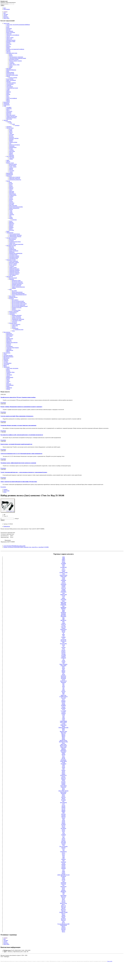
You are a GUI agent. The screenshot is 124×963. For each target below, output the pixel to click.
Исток (63, 898)
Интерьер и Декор (10, 41)
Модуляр (63, 907)
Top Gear (63, 841)
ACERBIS (63, 563)
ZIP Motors (63, 876)
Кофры (8, 47)
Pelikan (63, 774)
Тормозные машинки (14, 272)
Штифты (11, 227)
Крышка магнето (13, 297)
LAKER (63, 712)
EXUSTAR (63, 639)
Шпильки (11, 155)
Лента (10, 190)
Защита (8, 376)
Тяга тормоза (12, 275)
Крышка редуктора (16, 307)
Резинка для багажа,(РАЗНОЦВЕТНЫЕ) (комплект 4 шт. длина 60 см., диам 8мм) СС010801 (26, 547)
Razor (63, 789)
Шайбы (11, 153)
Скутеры (5, 361)
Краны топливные (13, 250)
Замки (7, 160)
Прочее (8, 76)
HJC (63, 673)
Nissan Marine (63, 761)
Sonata (63, 820)
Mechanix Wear (63, 731)
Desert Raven (63, 629)
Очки (7, 382)
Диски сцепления (16, 316)
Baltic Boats (63, 602)
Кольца (11, 186)
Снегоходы (6, 364)
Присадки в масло (10, 115)
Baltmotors (63, 603)
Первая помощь (10, 72)
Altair (63, 573)
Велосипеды (6, 102)
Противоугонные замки (12, 75)
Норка (63, 914)
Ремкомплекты (12, 147)
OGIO (63, 766)
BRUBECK (63, 620)
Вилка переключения (17, 292)
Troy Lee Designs (63, 846)
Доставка (5, 14)
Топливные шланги (14, 257)
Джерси (8, 373)
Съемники (8, 348)
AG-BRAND (63, 567)
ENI (63, 635)
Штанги (11, 226)
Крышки (11, 139)
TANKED (63, 834)
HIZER (63, 672)
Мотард (63, 908)
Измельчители (9, 334)
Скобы (10, 212)
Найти (2, 5)
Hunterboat (63, 675)
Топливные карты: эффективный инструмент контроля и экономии (18, 462)
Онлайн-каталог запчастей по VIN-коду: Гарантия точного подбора (18, 397)
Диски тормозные (13, 261)
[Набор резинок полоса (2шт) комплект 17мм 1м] (8, 512)
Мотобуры (8, 339)
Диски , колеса (12, 166)
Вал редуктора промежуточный (20, 306)
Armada (63, 589)
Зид (63, 894)
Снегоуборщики (7, 363)
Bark (63, 606)
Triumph (63, 843)
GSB (63, 663)
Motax (63, 743)
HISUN (63, 670)
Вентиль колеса (13, 164)
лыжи (13, 124)
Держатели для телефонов (12, 35)
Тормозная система (11, 259)
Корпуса (11, 187)
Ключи (8, 337)
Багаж (7, 27)
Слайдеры (8, 85)
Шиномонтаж (9, 350)
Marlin (63, 726)
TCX (63, 836)
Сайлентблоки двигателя (15, 235)
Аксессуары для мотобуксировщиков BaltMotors (18, 24)
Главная (5, 11)
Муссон (63, 911)
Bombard (63, 613)
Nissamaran (63, 759)
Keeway (63, 700)
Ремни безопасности (14, 208)
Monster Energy (63, 740)
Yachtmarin (63, 862)
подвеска (17, 125)
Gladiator (63, 656)
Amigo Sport (63, 576)
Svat (63, 832)
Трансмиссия (9, 276)
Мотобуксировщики (8, 356)
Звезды (14, 327)
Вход (4, 8)
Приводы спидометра (14, 144)
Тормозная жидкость (11, 117)
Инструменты (6, 332)
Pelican (63, 772)
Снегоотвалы (9, 86)
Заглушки (11, 134)
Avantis (63, 595)
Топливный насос (13, 258)
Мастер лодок (63, 903)
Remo (63, 794)
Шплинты (11, 223)
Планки (11, 201)
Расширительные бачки (15, 241)
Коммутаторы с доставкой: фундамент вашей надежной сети (16, 444)
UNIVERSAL (63, 851)
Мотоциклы (6, 358)
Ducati (63, 632)
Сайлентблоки (9, 232)
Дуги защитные (10, 156)
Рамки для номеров (11, 80)
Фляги (7, 93)
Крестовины (12, 296)
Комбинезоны (9, 377)
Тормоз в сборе (13, 267)
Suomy (63, 829)
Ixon (63, 687)
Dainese (63, 628)
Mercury (63, 734)
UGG (63, 849)
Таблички (11, 214)
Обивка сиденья (13, 142)
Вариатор (11, 279)
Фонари (8, 94)
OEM (63, 765)
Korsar (63, 706)
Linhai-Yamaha (63, 721)
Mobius (63, 739)
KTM (63, 709)
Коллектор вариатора (17, 281)
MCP (63, 730)
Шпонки (11, 224)
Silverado (63, 814)
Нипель (11, 169)
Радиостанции (9, 78)
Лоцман (63, 902)
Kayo (63, 699)
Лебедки (8, 51)
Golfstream (63, 657)
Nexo (63, 756)
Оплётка (11, 196)
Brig (63, 617)
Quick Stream (63, 785)
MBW (63, 728)
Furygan (63, 653)
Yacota (63, 863)
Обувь (7, 380)
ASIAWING (63, 591)
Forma (63, 644)
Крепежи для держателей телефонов (15, 49)
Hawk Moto (63, 665)
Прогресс (63, 920)
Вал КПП (14, 290)
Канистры (8, 44)
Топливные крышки (14, 255)
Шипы (8, 99)
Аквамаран (63, 882)
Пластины (11, 202)
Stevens (63, 825)
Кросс (63, 899)
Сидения (11, 62)
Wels (63, 860)
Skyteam (63, 815)
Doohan (63, 630)
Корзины (8, 46)
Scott (63, 803)
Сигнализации (9, 84)
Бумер (63, 887)
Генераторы (6, 103)
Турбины (11, 150)
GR (63, 659)
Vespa (63, 855)
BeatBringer (63, 607)
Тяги (10, 215)
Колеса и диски (10, 162)
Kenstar (63, 704)
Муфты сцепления (16, 317)
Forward (63, 647)
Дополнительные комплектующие (17, 58)
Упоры (10, 217)
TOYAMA (63, 842)
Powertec (63, 781)
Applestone (63, 580)
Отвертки (8, 343)
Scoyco (63, 805)
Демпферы (9, 126)
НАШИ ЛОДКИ (63, 912)
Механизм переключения (18, 293)
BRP (63, 619)
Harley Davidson (63, 664)
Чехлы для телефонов (11, 98)
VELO (63, 854)
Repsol (63, 796)
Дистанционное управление (16, 56)
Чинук (63, 931)
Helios (63, 668)
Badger (63, 598)
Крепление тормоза (14, 262)
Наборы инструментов (11, 342)
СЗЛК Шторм (63, 925)
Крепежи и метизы (13, 138)
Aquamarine (63, 584)
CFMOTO (63, 624)
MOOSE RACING (63, 741)
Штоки (11, 228)
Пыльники (11, 146)
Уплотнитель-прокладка (15, 179)
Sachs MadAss (63, 802)
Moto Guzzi (63, 744)
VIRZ (63, 858)
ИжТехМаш (63, 895)
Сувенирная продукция (12, 88)
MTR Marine (63, 750)
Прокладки (9, 175)
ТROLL (63, 926)
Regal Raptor (63, 792)
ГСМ (4, 106)
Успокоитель (15, 328)
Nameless (63, 752)
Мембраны (11, 252)
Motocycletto (63, 747)
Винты (11, 55)
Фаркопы (8, 91)
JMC (63, 694)
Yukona (63, 873)
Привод (14, 308)
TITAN (63, 838)
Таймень (63, 927)
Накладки (11, 191)
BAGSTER (63, 599)
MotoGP (63, 748)
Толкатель (14, 321)
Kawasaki (63, 697)
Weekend (63, 859)
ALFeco (63, 570)
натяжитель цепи (19, 329)
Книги (8, 45)
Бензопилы (9, 333)
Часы (7, 95)
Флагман (63, 929)
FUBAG (63, 651)
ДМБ (63, 893)
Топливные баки (13, 254)
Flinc (63, 642)
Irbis (63, 684)
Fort (63, 646)
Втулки (11, 183)
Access (63, 562)
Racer (63, 788)
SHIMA (63, 811)
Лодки (5, 354)
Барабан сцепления (16, 315)
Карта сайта (6, 18)
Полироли (8, 112)
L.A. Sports (63, 710)
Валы (10, 182)
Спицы (11, 171)
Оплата (5, 15)
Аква (63, 881)
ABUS (63, 560)
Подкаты (8, 345)
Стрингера (11, 63)
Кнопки (11, 135)
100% (63, 557)
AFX (63, 566)
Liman (63, 718)
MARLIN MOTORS (63, 727)
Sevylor (63, 809)
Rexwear (63, 797)
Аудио (7, 25)
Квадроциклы (6, 352)
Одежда (8, 381)
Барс (63, 885)
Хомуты (11, 152)
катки (10, 122)
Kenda (63, 703)
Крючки (11, 188)
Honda (63, 674)
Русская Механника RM (63, 924)
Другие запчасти (16, 324)
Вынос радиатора (10, 32)
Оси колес (11, 170)
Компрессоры (9, 338)
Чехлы (7, 97)
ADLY (63, 564)
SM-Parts (63, 816)
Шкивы (14, 288)
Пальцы (11, 199)
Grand (63, 660)
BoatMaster (63, 612)
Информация (6, 526)
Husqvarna (63, 677)
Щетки (8, 351)
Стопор (11, 213)
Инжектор (11, 248)
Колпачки (11, 137)
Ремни (7, 231)
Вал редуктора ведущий (18, 301)
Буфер (10, 130)
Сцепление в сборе (16, 320)
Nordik (63, 762)
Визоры (8, 370)
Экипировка (6, 367)
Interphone (63, 682)
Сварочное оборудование (12, 347)
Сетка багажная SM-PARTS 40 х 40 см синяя (14, 545)
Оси (10, 143)
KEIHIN (63, 701)
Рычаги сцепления (13, 311)
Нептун (63, 913)
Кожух (10, 184)
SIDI (63, 812)
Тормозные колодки (14, 271)
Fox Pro (63, 650)
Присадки (8, 113)
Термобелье (9, 387)
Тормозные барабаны (14, 270)
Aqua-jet (63, 582)
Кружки (8, 50)
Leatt (63, 716)
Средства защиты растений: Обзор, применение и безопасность (17, 416)
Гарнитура (8, 33)
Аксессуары (6, 23)
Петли (10, 200)
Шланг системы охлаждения (16, 244)
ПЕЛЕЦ (63, 916)
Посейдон (63, 918)
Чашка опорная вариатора (18, 286)
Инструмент (9, 336)
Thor (63, 837)
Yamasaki (63, 868)
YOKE (63, 872)
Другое (8, 36)
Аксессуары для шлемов (12, 368)
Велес (63, 889)
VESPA (11, 159)
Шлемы (8, 389)
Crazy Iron (11, 157)
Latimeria (63, 713)
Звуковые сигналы (10, 40)
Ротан (63, 922)
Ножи (7, 71)
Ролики (11, 148)
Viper (63, 856)
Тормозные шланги (14, 274)
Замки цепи (15, 325)
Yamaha (63, 865)
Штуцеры (11, 230)
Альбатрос (63, 883)
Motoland (63, 749)
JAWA (63, 690)
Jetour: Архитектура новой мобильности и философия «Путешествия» (19, 481)
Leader (63, 714)
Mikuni (63, 736)
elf (63, 633)
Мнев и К (63, 905)
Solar (63, 819)
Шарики (11, 222)
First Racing (63, 641)
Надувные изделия (13, 59)
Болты (10, 129)
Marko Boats (63, 725)
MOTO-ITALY (63, 745)
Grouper (63, 661)
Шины (5, 365)
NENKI (63, 754)
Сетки (10, 210)
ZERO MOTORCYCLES (63, 874)
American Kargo (63, 575)
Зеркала (8, 161)
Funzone (63, 652)
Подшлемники (9, 385)
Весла (10, 54)
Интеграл (63, 896)
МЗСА (63, 904)
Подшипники (9, 174)
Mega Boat (63, 732)
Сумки (8, 89)
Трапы (7, 90)
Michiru (63, 735)
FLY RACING (63, 643)
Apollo (63, 579)
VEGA (63, 852)
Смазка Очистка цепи (11, 116)
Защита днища (9, 37)
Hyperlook (63, 678)
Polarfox (63, 779)
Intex (63, 683)
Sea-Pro (63, 806)
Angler (63, 577)
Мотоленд (63, 909)
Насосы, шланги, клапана (15, 60)
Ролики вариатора (16, 285)
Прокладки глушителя (14, 177)
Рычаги (11, 209)
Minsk (63, 737)
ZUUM (63, 880)
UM (63, 850)
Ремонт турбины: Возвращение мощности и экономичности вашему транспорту (21, 406)
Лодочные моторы (7, 355)
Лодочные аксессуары (11, 53)
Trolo (63, 845)
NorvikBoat (63, 763)
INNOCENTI (63, 681)
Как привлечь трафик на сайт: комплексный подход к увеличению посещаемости (22, 434)
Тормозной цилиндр (14, 268)
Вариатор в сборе (16, 280)
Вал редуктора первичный (18, 305)
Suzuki (63, 830)
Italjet (63, 686)
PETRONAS (63, 775)
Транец (11, 66)
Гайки (10, 133)
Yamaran (63, 867)
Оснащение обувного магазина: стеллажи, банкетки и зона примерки (18, 425)
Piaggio (63, 776)
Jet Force (63, 691)
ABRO (63, 559)
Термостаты (12, 243)
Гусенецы (8, 121)
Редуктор (11, 298)
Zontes (63, 878)
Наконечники (12, 193)
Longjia (63, 723)
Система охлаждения (11, 237)
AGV (63, 568)
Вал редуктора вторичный (18, 302)
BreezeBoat (63, 616)
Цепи (13, 330)
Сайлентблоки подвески (15, 236)
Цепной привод (13, 323)
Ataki (63, 593)
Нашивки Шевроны (11, 69)
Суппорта (11, 266)
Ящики (8, 100)
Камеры (11, 168)
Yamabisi (63, 864)
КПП (10, 289)
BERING (63, 608)
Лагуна (63, 900)
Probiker (63, 783)
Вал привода (15, 299)
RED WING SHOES (63, 790)
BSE (63, 621)
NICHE (63, 758)
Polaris (63, 780)
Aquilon (63, 586)
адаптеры (14, 219)
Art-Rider (63, 590)
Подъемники (9, 346)
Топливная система (11, 245)
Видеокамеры (9, 31)
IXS (63, 688)
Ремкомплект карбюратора (15, 253)
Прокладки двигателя (14, 178)
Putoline (63, 784)
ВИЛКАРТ (63, 891)
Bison (63, 610)
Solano (63, 818)
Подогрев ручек (10, 73)
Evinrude (63, 637)
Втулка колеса (12, 165)
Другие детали (9, 128)
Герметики (9, 108)
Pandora (63, 770)
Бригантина (63, 886)
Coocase (63, 625)
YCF (63, 869)
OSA (63, 768)
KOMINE (63, 705)
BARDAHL (63, 604)
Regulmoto (63, 793)
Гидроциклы (6, 104)
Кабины (8, 42)
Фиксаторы (9, 119)
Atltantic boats (63, 594)
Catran (63, 622)
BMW (63, 611)
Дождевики (9, 374)
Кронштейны (9, 173)
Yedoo (63, 871)
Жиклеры (11, 246)
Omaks (63, 767)
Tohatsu (63, 840)
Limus (63, 719)
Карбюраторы (12, 249)
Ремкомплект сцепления (18, 319)
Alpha (63, 571)
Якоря (10, 67)
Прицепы (5, 359)
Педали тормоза (13, 263)
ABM (63, 558)
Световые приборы (11, 82)
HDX (63, 666)
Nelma (63, 753)
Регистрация (6, 9)
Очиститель (9, 111)
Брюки (8, 369)
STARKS (63, 824)
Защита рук (9, 38)
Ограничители (12, 195)
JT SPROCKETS (63, 696)
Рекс (63, 921)
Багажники (9, 28)
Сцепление (12, 314)
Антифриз (8, 107)
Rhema (63, 798)
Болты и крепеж (13, 77)
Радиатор (11, 240)
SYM (63, 833)
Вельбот (63, 890)
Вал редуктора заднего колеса (19, 303)
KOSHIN (63, 708)
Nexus (63, 757)
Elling (63, 634)
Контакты (5, 16)
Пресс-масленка (13, 205)
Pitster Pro (63, 778)
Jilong (63, 692)
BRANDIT (63, 615)
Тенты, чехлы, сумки (14, 64)
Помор (63, 917)
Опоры (11, 197)
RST (63, 801)
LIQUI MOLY (63, 722)
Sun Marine (63, 828)
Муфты (11, 140)
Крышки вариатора (17, 284)
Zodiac (63, 877)
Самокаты (5, 360)
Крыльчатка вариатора (17, 283)
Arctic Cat (63, 588)
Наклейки (8, 68)
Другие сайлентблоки (14, 234)
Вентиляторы (12, 239)
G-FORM (63, 655)
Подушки (11, 204)
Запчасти (5, 120)
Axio (63, 597)
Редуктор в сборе (16, 310)
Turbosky (63, 847)
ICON (63, 679)
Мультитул (9, 341)
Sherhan (63, 810)
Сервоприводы (13, 312)
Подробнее (3, 402)
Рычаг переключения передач (19, 294)
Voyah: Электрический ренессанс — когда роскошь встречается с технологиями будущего (24, 472)
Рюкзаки (8, 81)
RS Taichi (63, 799)
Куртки (8, 378)
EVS (63, 638)
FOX (63, 648)
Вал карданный (13, 277)
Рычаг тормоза (12, 265)
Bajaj (63, 601)
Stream (63, 827)
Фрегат (63, 930)
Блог (4, 13)
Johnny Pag (63, 695)
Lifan (63, 717)
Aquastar (63, 585)
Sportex (63, 823)
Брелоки (8, 29)
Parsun (63, 771)
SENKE (63, 807)
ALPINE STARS (63, 572)
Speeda (63, 821)
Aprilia (63, 581)
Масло (7, 109)
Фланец (11, 218)
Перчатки (8, 383)
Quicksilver (63, 787)
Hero (63, 669)
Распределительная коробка (16, 206)
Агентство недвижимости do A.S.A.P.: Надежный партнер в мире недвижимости (21, 453)
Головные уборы (10, 372)
